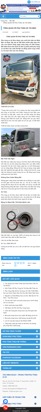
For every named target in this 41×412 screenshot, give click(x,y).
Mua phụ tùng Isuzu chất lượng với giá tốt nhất (20, 318)
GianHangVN (25, 411)
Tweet (16, 32)
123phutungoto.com (15, 391)
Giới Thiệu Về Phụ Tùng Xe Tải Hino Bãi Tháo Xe (21, 288)
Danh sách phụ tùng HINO (13, 305)
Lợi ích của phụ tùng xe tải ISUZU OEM (18, 321)
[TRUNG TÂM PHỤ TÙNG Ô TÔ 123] (20, 13)
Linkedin (27, 32)
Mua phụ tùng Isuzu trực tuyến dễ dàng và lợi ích (21, 315)
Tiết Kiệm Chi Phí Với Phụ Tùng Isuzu (17, 308)
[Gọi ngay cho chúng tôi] (22, 407)
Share (5, 32)
